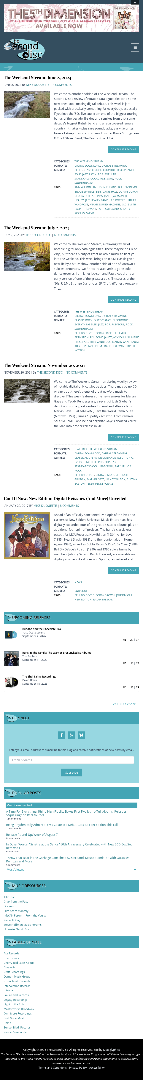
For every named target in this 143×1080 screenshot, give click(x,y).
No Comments (65, 235)
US (124, 639)
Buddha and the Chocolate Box (41, 629)
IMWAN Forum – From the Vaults (25, 915)
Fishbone (96, 337)
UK (131, 639)
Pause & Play (12, 920)
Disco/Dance (125, 170)
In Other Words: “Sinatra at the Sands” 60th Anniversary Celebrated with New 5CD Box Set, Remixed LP (69, 846)
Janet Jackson (114, 196)
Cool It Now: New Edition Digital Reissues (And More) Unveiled (65, 498)
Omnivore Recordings (18, 1013)
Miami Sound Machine (105, 204)
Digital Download (87, 165)
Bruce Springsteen (87, 191)
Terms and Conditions (53, 1067)
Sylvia (90, 213)
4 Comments (62, 85)
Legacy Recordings (15, 999)
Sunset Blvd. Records (17, 1027)
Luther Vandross (98, 342)
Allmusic (9, 897)
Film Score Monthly (16, 911)
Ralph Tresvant (85, 208)
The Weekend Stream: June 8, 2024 (37, 77)
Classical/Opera (85, 457)
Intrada (8, 990)
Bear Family (11, 958)
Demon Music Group (17, 976)
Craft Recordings (14, 972)
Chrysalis (9, 967)
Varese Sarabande (15, 1032)
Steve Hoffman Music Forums (23, 924)
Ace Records (11, 953)
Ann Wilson (82, 187)
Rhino (7, 1023)
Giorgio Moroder (108, 475)
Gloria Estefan (85, 196)
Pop (100, 174)
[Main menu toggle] (135, 47)
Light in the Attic (14, 1004)
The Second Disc (38, 235)
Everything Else (85, 324)
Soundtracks (83, 183)
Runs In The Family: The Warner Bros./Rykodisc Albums (56, 652)
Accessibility (97, 1067)
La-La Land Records (16, 995)
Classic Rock (93, 170)
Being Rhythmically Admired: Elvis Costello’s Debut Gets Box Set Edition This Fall (62, 825)
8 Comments (69, 506)
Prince (88, 346)
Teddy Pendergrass (99, 483)
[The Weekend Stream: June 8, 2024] (27, 104)
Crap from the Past (16, 901)
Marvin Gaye (120, 342)
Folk (77, 174)
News (78, 582)
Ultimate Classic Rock (17, 929)
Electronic (120, 320)
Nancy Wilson (115, 479)
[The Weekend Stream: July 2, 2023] (27, 256)
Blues (78, 170)
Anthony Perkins (105, 187)
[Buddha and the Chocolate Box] (11, 634)
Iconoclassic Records (17, 981)
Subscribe (71, 772)
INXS (100, 196)
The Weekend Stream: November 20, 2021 (44, 365)
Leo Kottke (117, 200)
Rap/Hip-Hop (123, 466)
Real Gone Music (14, 1018)
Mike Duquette (38, 85)
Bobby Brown (105, 595)
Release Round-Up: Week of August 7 (32, 835)
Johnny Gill (124, 595)
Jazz (85, 174)
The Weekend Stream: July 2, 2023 (36, 227)
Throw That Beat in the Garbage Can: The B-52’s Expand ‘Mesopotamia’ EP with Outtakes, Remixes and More (68, 859)
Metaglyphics (111, 1049)
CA (137, 639)
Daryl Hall (109, 191)
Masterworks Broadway (19, 1009)
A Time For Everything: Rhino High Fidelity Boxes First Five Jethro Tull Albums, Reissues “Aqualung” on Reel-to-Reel (66, 813)
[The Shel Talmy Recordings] (11, 682)
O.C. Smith (129, 204)
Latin (92, 174)
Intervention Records (17, 986)
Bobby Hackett (106, 333)
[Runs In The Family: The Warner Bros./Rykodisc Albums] (11, 658)
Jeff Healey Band (96, 200)
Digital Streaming (114, 165)
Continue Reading (123, 149)
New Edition (83, 599)
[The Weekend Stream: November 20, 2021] (27, 390)
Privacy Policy (78, 1067)
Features (80, 449)
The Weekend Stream (89, 161)
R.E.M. (99, 346)
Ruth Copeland (108, 208)
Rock (118, 178)
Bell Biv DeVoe (128, 187)
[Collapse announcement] (135, 2)
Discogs (9, 906)
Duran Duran (128, 191)
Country (109, 170)
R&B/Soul (106, 178)
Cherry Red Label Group (19, 962)
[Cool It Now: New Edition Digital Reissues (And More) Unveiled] (27, 535)
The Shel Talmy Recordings (39, 676)
